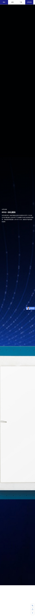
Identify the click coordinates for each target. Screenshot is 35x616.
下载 (21, 2)
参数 (12, 2)
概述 (4, 2)
